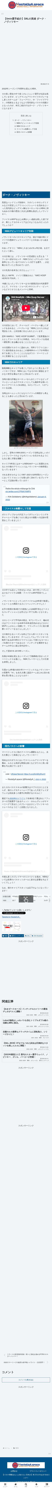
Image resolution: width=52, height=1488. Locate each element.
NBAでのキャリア (23, 126)
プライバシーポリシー (38, 1471)
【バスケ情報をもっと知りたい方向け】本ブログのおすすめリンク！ (26, 1476)
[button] (47, 772)
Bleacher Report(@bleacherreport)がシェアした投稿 (26, 584)
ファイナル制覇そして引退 (27, 129)
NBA (6, 936)
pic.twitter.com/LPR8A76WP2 (18, 491)
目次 (23, 115)
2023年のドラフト (18, 798)
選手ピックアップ (17, 936)
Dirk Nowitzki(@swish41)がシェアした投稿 (26, 740)
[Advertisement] (26, 55)
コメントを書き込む (26, 1380)
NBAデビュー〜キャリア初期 (28, 123)
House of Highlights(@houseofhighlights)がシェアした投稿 (26, 871)
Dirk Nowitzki (38, 936)
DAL (28, 936)
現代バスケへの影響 (24, 132)
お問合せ (14, 1471)
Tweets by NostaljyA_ (11, 916)
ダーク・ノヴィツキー (23, 120)
